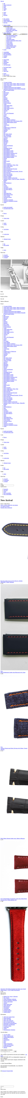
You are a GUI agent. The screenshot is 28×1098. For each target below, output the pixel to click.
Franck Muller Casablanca (9, 119)
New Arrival (6, 18)
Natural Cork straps (10, 47)
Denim (5, 57)
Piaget (4, 159)
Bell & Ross (6, 92)
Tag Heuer (5, 186)
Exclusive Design (7, 1010)
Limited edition (6, 1012)
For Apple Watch (7, 67)
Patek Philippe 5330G (8, 150)
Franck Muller (6, 118)
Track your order (7, 1019)
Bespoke (5, 15)
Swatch (5, 185)
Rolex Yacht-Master (7, 175)
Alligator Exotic (7, 239)
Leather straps (9, 27)
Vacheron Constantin (8, 199)
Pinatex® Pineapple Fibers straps (13, 40)
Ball (4, 91)
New (2, 671)
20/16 (4, 250)
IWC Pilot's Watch (7, 134)
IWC (4, 132)
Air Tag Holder (6, 64)
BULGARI (6, 100)
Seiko (4, 181)
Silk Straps (8, 38)
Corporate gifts (6, 1009)
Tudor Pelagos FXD (8, 194)
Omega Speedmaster (8, 145)
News (4, 1041)
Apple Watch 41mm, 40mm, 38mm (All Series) (14, 83)
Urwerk (5, 198)
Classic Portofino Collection (9, 999)
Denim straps (9, 42)
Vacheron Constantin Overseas (10, 201)
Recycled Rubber (7, 54)
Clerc (4, 112)
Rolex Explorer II (7, 170)
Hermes (5, 131)
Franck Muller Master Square (10, 122)
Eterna (4, 116)
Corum (5, 114)
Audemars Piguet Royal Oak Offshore (12, 87)
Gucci (4, 126)
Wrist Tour (5, 71)
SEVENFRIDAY (7, 183)
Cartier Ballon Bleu (7, 105)
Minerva (5, 139)
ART (4, 10)
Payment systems (7, 1026)
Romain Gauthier (7, 176)
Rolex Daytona (6, 167)
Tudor (4, 192)
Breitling (5, 97)
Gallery (5, 8)
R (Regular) (6, 256)
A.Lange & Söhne (7, 82)
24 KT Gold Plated (7, 21)
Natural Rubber (6, 53)
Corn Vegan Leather (11, 36)
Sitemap (5, 1047)
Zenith (4, 202)
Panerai (5, 146)
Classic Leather (6, 25)
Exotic (4, 49)
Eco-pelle (8, 48)
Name (4, 491)
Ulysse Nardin (6, 196)
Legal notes (6, 1027)
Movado (5, 143)
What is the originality (8, 1020)
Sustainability (6, 1039)
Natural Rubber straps (11, 45)
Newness (5, 490)
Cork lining (6, 229)
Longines (5, 137)
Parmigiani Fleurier (7, 148)
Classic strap (6, 218)
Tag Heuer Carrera (7, 188)
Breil (4, 96)
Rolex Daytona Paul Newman (10, 168)
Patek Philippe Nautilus (8, 157)
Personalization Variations (9, 1029)
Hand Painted (6, 20)
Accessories (6, 1008)
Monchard (5, 140)
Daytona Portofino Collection (10, 1000)
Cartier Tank (6, 109)
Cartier (5, 104)
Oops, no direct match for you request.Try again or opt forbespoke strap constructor (9, 506)
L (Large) (5, 255)
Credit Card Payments (8, 1045)
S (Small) (5, 257)
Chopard (5, 110)
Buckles (5, 63)
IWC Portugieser (7, 135)
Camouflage (6, 52)
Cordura (5, 56)
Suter (4, 184)
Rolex (4, 162)
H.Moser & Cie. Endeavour (9, 127)
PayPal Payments (7, 1046)
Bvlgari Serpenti (7, 103)
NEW (4, 6)
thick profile (6, 245)
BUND (5, 69)
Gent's (4, 223)
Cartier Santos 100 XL (8, 108)
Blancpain (5, 94)
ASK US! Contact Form (9, 1016)
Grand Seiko (6, 125)
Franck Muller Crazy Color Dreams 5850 (12, 121)
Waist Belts (6, 62)
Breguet (5, 95)
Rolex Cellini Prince (8, 166)
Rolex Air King (6, 163)
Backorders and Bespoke (9, 1024)
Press (4, 1042)
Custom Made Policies (8, 1037)
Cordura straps (9, 44)
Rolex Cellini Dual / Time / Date (10, 165)
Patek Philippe (6, 149)
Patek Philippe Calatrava (9, 154)
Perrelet (5, 158)
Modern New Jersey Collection (10, 996)
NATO (5, 68)
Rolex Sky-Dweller (7, 174)
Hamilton (5, 130)
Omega (5, 144)
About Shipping (7, 1018)
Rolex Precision (7, 172)
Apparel (5, 1003)
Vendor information (7, 1043)
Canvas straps (9, 43)
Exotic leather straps (10, 29)
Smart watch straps (7, 1004)
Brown (5, 213)
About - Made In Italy (8, 1036)
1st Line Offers (6, 1034)
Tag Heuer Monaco (7, 189)
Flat (4, 244)
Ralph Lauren (6, 161)
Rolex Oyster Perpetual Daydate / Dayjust (12, 171)
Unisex (5, 224)
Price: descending (7, 494)
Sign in (2, 1)
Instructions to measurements (10, 1023)
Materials (5, 1038)
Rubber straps (9, 31)
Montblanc (5, 141)
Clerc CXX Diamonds (8, 113)
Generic (5, 123)
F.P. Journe (5, 117)
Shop (4, 7)
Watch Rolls (6, 59)
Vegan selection (7, 32)
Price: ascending (7, 493)
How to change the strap (9, 1022)
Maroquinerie (6, 1006)
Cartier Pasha (6, 106)
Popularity (5, 489)
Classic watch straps (8, 1001)
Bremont (5, 99)
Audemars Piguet (7, 86)
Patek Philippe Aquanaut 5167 (10, 153)
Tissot (4, 190)
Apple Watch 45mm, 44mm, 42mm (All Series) (14, 85)
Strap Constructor (7, 5)
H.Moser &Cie (6, 128)
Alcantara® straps (10, 39)
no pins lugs (6, 234)
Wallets (5, 61)
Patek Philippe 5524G (8, 152)
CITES (5, 1028)
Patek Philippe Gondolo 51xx (10, 156)
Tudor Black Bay (7, 193)
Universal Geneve (7, 197)
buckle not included (7, 207)
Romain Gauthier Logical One (10, 177)
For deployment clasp (8, 208)
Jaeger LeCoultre (7, 136)
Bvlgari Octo (6, 101)
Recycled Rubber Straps (11, 35)
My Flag (5, 22)
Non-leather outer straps (11, 30)
